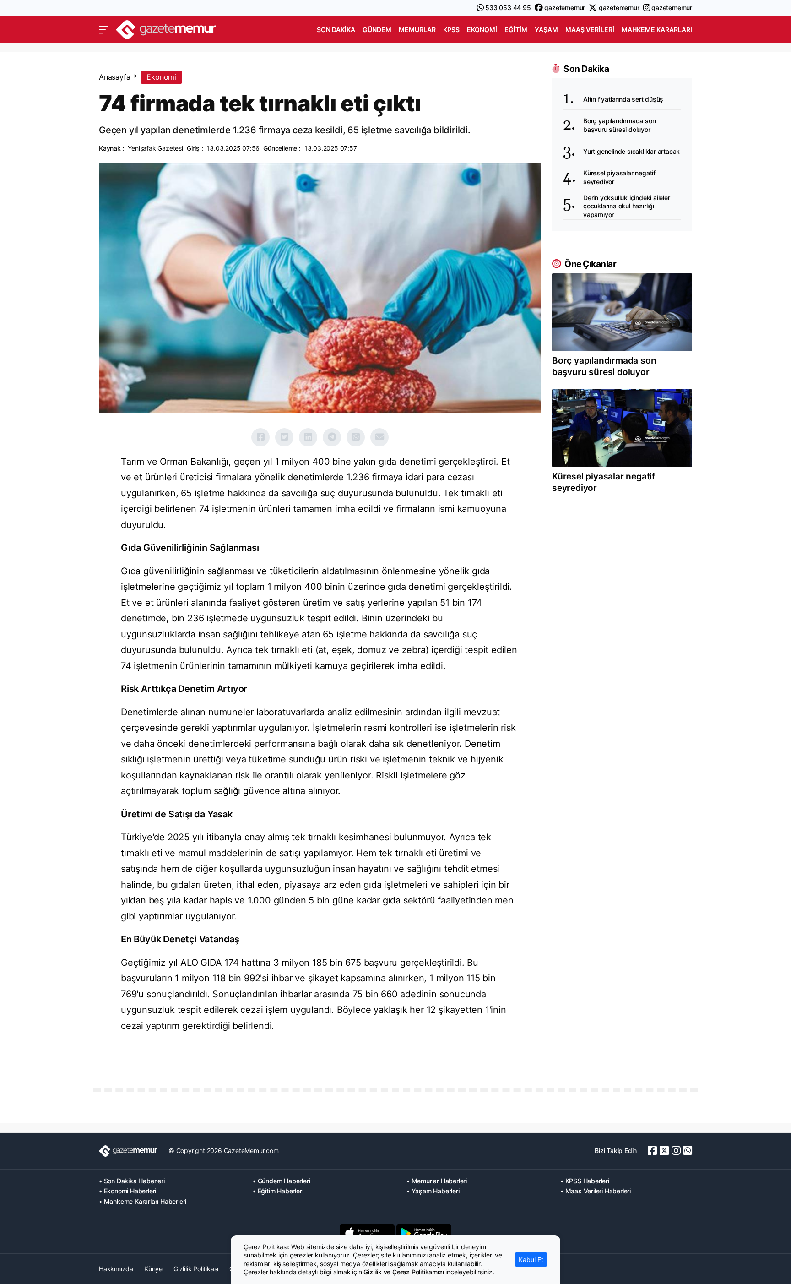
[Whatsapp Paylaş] (356, 437)
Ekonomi (482, 29)
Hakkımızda (116, 1269)
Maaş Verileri (589, 29)
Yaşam (546, 29)
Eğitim (515, 29)
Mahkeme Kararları (657, 29)
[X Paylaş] (284, 437)
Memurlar (417, 29)
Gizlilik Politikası (195, 1269)
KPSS (451, 29)
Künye (153, 1269)
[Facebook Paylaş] (260, 437)
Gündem (377, 29)
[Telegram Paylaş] (332, 437)
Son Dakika (336, 29)
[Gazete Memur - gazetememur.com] (166, 28)
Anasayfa (114, 77)
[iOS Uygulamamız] (367, 1233)
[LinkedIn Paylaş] (308, 437)
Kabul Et (531, 1259)
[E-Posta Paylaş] (379, 437)
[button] (103, 29)
